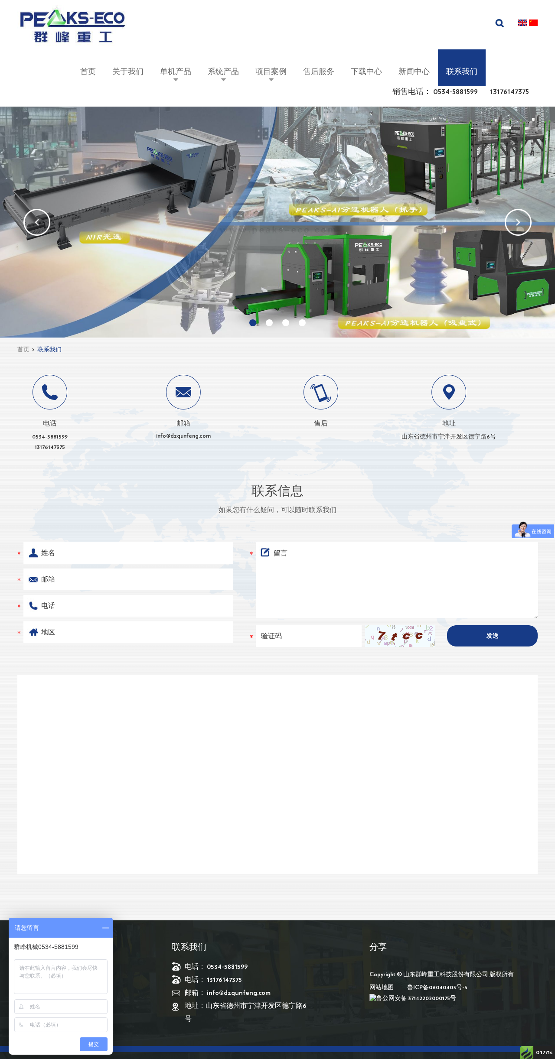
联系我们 (461, 72)
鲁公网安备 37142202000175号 (416, 998)
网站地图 (381, 987)
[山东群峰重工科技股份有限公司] (72, 27)
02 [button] (269, 322)
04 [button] (302, 322)
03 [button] (285, 322)
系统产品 (223, 72)
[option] (277, 222)
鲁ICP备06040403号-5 (437, 987)
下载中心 (366, 72)
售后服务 (318, 72)
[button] (36, 222)
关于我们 (128, 72)
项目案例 (271, 72)
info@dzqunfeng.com (183, 436)
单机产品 (175, 72)
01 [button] (252, 322)
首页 (88, 72)
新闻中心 (414, 72)
